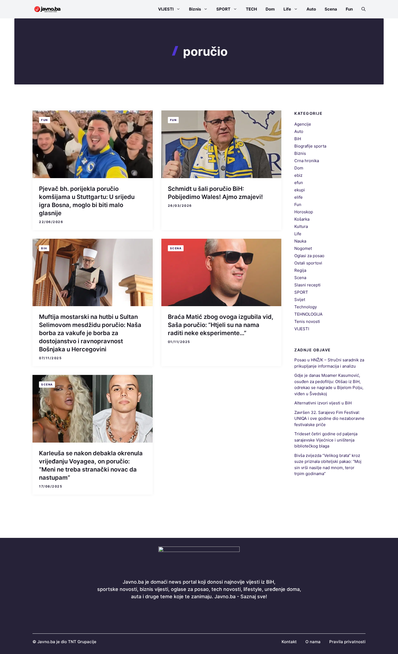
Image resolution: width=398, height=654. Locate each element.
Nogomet (303, 248)
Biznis (195, 9)
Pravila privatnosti (347, 641)
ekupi (299, 189)
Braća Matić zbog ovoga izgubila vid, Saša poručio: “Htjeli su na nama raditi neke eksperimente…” (220, 324)
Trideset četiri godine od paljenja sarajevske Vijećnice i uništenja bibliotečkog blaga (325, 440)
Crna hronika (306, 160)
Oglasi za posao (309, 255)
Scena (331, 9)
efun (298, 182)
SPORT (223, 9)
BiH (44, 248)
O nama (313, 641)
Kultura (301, 226)
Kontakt (289, 641)
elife (298, 197)
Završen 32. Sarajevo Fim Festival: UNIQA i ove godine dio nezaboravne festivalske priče (329, 418)
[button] (361, 9)
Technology (305, 306)
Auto (311, 9)
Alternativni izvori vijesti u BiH (323, 403)
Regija (300, 270)
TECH (251, 9)
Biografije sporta (310, 146)
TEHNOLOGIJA (308, 314)
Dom (270, 9)
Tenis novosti (307, 321)
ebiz (298, 175)
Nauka (300, 241)
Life (287, 9)
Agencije (302, 124)
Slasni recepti (307, 284)
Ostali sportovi (308, 263)
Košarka (301, 219)
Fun (349, 9)
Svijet (299, 299)
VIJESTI (166, 9)
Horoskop (303, 211)
